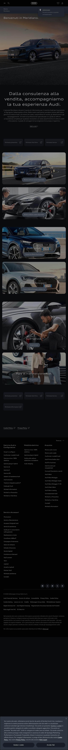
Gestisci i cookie (18, 745)
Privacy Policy (20, 740)
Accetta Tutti (51, 745)
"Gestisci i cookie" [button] (56, 726)
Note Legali (43, 740)
